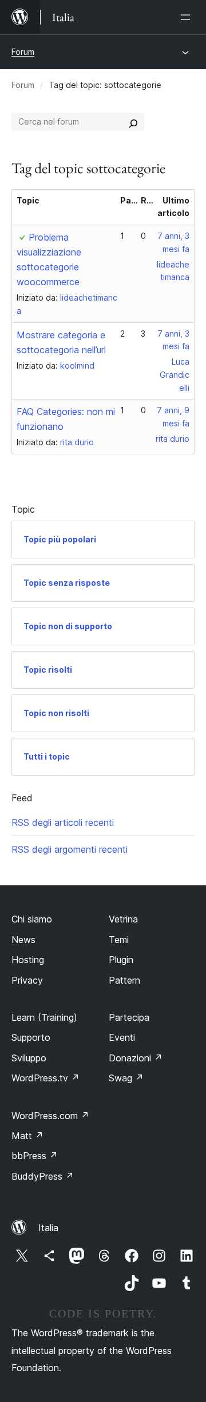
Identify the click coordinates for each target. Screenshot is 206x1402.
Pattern (124, 980)
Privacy (27, 980)
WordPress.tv (45, 1078)
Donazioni (136, 1058)
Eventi (122, 1037)
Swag (126, 1078)
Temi (119, 939)
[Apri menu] (187, 17)
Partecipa (129, 1017)
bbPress (34, 1155)
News (23, 939)
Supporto (30, 1037)
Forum (22, 52)
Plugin (121, 959)
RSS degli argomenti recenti (69, 849)
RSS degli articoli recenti (62, 822)
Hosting (27, 959)
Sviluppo (28, 1058)
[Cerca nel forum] (133, 122)
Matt (27, 1135)
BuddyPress (42, 1176)
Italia (48, 1227)
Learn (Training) (44, 1017)
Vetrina (123, 919)
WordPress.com (50, 1115)
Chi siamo (31, 919)
